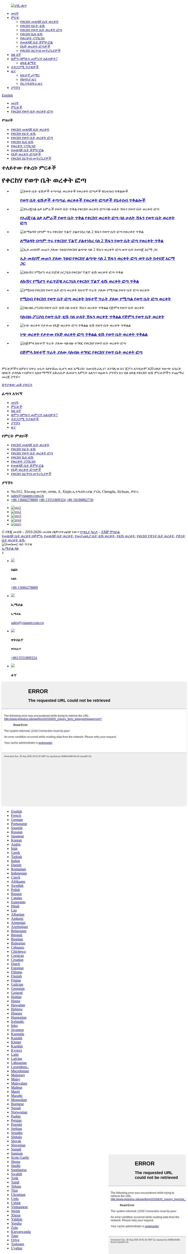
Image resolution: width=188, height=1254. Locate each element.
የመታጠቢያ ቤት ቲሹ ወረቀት (95, 536)
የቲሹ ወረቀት (126, 536)
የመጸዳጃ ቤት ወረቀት (58, 536)
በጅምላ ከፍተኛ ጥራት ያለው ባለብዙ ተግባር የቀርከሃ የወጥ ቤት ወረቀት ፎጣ (81, 352)
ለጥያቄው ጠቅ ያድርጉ (17, 385)
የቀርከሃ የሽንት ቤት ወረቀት (155, 536)
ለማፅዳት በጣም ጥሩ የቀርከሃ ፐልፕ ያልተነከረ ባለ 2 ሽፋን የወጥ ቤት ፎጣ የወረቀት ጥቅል (91, 240)
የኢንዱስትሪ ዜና (31, 83)
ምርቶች (16, 107)
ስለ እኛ (16, 55)
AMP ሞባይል (110, 532)
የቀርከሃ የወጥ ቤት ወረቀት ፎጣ (41, 30)
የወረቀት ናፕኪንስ (32, 38)
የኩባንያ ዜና (28, 79)
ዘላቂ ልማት (28, 63)
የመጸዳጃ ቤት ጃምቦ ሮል (36, 42)
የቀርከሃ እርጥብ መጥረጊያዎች (40, 50)
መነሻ (14, 13)
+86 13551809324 (52, 500)
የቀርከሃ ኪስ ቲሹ (31, 34)
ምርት (15, 17)
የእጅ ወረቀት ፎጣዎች (35, 46)
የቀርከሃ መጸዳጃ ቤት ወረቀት (39, 22)
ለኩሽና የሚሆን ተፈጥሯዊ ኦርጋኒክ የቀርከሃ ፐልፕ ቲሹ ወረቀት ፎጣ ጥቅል (79, 281)
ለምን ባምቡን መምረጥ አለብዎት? (34, 59)
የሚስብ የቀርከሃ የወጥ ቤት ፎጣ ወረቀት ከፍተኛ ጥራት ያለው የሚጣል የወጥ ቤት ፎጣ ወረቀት (95, 298)
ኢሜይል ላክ (10, 548)
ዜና (13, 71)
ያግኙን (15, 88)
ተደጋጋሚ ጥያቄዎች (25, 67)
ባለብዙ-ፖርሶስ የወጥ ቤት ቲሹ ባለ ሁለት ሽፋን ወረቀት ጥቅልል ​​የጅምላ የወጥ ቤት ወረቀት (92, 316)
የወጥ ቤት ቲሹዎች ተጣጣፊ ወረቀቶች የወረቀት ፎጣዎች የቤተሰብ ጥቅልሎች (83, 200)
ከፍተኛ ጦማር (30, 75)
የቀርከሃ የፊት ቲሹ (32, 26)
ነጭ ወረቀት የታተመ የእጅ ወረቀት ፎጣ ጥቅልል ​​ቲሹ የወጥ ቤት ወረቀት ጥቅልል (84, 334)
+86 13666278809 (24, 500)
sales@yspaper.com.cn (27, 496)
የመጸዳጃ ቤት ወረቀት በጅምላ (22, 536)
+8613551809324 (24, 658)
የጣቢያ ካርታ (89, 532)
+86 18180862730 (79, 500)
